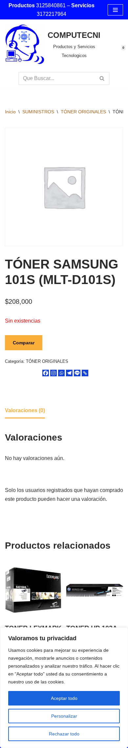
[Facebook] (45, 373)
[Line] (77, 373)
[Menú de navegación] (115, 9)
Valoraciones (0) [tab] (25, 410)
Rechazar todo (64, 733)
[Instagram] (53, 373)
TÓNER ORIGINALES (83, 111)
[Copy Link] (85, 373)
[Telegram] (69, 373)
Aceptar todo (64, 698)
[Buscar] (102, 78)
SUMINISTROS (38, 111)
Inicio (10, 111)
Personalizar (64, 716)
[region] (64, 687)
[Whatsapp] (61, 373)
